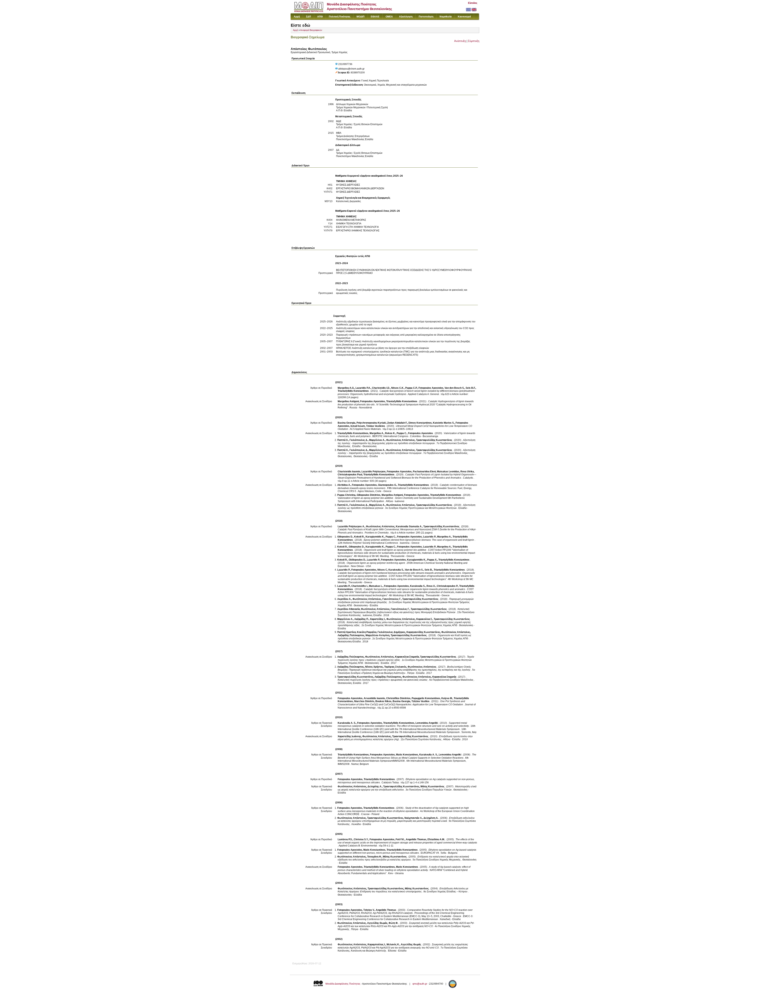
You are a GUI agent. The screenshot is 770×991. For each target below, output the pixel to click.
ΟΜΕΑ (389, 16)
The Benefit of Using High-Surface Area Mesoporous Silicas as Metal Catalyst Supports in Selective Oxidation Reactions (407, 756)
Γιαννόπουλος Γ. (391, 599)
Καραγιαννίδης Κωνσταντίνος (423, 632)
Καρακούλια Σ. (424, 619)
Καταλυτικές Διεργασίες (348, 201)
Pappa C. (402, 433)
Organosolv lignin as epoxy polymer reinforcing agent (376, 563)
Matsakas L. (376, 586)
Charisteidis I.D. (381, 388)
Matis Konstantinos (407, 754)
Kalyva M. (447, 698)
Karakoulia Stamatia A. (409, 526)
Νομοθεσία (446, 16)
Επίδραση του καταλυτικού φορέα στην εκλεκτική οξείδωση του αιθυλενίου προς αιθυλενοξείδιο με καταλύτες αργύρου (403, 858)
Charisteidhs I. (359, 586)
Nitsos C (382, 569)
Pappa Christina (346, 495)
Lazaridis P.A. (363, 388)
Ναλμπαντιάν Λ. (413, 818)
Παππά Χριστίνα (346, 632)
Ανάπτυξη (460, 41)
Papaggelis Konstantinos (426, 698)
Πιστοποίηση (426, 16)
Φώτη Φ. (393, 923)
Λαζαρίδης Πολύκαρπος (351, 635)
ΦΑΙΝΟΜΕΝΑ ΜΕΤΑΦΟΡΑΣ (351, 220)
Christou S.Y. (361, 839)
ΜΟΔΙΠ (361, 16)
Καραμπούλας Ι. (376, 944)
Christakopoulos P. (447, 586)
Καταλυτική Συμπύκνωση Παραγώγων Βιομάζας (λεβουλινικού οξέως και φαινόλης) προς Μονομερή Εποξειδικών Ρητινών (403, 611)
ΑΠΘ (320, 16)
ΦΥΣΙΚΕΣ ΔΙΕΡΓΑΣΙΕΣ (348, 184)
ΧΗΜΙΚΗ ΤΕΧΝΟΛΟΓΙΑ (348, 223)
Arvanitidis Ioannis (374, 698)
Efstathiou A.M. (436, 839)
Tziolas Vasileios (375, 426)
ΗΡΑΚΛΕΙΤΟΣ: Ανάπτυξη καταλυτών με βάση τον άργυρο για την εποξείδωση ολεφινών (382, 348)
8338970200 (358, 72)
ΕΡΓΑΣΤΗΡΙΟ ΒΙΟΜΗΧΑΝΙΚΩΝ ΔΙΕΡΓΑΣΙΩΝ (360, 188)
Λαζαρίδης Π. (361, 619)
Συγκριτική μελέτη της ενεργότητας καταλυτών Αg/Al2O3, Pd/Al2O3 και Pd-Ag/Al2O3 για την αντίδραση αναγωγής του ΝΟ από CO (403, 946)
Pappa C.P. (411, 388)
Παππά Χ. (342, 440)
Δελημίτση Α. (431, 818)
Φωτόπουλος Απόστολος (400, 440)
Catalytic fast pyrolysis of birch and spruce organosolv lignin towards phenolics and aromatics (414, 589)
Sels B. (429, 569)
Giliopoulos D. (345, 536)
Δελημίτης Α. (375, 786)
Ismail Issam (358, 426)
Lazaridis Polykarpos (374, 471)
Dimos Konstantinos (420, 422)
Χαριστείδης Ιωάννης (349, 736)
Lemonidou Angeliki (426, 723)
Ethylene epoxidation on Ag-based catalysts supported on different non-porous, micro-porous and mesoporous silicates (407, 851)
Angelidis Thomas (416, 839)
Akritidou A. (344, 485)
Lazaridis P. (429, 536)
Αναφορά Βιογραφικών (311, 30)
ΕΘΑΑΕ (375, 16)
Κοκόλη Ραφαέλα (366, 632)
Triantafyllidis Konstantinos (353, 391)
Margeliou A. (444, 546)
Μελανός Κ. (393, 944)
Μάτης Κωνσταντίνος (432, 786)
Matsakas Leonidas (448, 471)
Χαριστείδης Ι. (377, 619)
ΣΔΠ (308, 16)
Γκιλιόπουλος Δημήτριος (391, 632)
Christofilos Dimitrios (398, 698)
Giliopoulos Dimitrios (368, 495)
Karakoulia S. (396, 569)
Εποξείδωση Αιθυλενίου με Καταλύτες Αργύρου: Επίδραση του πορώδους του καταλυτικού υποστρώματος (403, 890)
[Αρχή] (309, 11)
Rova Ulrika (467, 471)
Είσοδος (472, 3)
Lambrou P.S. (345, 839)
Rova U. (431, 586)
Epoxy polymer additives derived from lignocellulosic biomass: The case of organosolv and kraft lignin (419, 540)
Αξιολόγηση (405, 16)
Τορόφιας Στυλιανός (395, 666)
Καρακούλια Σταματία (407, 656)
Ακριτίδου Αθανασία (348, 609)
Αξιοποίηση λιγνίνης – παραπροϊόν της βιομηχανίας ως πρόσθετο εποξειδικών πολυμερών (406, 452)
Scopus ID (343, 72)
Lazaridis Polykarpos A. (351, 526)
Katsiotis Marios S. (443, 422)
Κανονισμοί (464, 16)
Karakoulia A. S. (347, 723)
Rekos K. (390, 433)
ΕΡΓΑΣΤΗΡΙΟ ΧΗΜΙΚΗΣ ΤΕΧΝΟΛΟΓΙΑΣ (357, 230)
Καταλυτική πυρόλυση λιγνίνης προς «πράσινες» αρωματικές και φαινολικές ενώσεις (383, 679)
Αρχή (297, 16)
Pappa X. (432, 559)
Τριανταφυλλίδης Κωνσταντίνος (434, 440)
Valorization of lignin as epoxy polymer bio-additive (365, 498)
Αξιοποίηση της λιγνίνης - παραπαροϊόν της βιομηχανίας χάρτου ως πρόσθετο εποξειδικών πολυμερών (406, 442)
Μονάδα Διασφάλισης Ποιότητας (342, 983)
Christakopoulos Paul (350, 474)
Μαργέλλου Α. (377, 440)
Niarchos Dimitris (364, 701)
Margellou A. (377, 433)
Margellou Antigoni (348, 401)
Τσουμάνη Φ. (374, 856)
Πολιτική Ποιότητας (339, 16)
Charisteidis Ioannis (349, 471)
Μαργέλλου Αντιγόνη (377, 635)
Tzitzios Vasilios (420, 701)
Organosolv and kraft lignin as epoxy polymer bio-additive (395, 550)
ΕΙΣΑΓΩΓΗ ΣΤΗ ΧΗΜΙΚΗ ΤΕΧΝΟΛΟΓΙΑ (357, 227)
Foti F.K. (400, 839)
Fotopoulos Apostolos (430, 388)
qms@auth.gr (419, 983)
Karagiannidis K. (375, 536)
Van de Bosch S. (414, 569)
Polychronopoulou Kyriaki (371, 422)
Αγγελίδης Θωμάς (377, 923)
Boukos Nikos (383, 701)
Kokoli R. (359, 536)
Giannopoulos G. (387, 485)
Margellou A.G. (346, 388)
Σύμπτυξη (473, 41)
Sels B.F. (470, 388)
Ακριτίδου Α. (344, 599)
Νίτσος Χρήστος (374, 666)
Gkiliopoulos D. (357, 559)
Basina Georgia (346, 422)
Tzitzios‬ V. (369, 910)
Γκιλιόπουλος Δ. (359, 440)
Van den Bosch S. (454, 388)
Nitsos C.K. (397, 388)
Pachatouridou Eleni (424, 471)
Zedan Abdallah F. (397, 422)
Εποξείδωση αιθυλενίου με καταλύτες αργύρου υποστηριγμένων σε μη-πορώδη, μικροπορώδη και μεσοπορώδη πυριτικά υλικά (406, 820)
